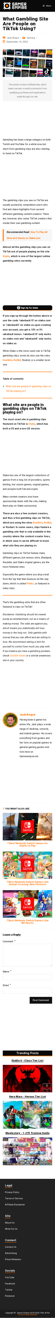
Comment (9, 941)
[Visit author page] (10, 719)
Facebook (10, 1283)
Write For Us (11, 1229)
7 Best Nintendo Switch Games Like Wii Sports (27, 921)
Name (7, 971)
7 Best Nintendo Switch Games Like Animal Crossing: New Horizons (27, 883)
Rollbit (17, 360)
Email (7, 985)
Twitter (9, 1290)
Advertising (11, 1253)
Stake (6, 256)
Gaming (31, 38)
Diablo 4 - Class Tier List (27, 1060)
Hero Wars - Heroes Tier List (27, 1096)
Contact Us (10, 1247)
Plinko (30, 583)
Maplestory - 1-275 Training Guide (28, 1133)
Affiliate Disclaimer (15, 1204)
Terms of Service (14, 1198)
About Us (10, 1223)
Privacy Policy (12, 1192)
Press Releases (13, 1259)
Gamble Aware (18, 655)
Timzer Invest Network (27, 1315)
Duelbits (8, 360)
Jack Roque (13, 38)
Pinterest (10, 1296)
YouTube (9, 1277)
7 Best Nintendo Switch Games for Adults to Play (27, 844)
